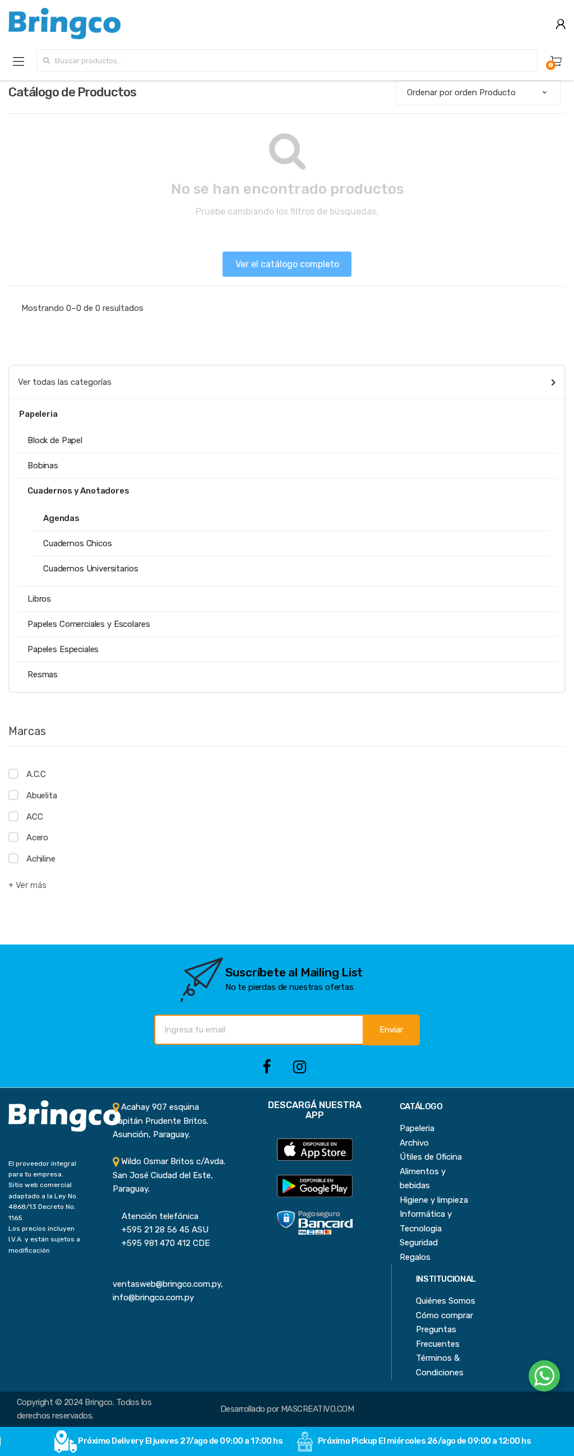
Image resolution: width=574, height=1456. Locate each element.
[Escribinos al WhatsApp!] (544, 1378)
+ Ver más (27, 885)
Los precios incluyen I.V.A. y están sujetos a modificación (44, 1239)
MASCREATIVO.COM (317, 1409)
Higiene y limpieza (434, 1200)
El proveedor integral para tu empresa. (42, 1169)
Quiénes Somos (445, 1301)
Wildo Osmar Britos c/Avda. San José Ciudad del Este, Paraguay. (169, 1175)
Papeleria (417, 1128)
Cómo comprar (444, 1315)
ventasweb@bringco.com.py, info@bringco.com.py (168, 1284)
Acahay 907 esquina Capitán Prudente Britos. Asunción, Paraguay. (161, 1120)
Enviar (391, 1030)
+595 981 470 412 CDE (161, 1243)
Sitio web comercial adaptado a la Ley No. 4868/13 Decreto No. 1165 (43, 1201)
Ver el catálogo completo (287, 264)
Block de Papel (54, 440)
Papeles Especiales (63, 649)
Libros (39, 599)
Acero (37, 837)
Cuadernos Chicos (77, 543)
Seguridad (419, 1243)
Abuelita (41, 795)
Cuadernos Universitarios (90, 569)
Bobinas (42, 465)
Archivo (414, 1143)
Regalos (415, 1257)
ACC (34, 817)
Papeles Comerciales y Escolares (88, 624)
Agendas (61, 518)
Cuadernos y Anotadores (78, 491)
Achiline (40, 859)
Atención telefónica (155, 1216)
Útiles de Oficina (431, 1157)
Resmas (42, 674)
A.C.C (36, 774)
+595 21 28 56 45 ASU (161, 1230)
